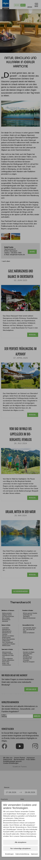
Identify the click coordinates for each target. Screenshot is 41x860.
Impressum (34, 854)
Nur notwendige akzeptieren (20, 848)
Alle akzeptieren (20, 842)
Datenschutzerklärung (22, 854)
